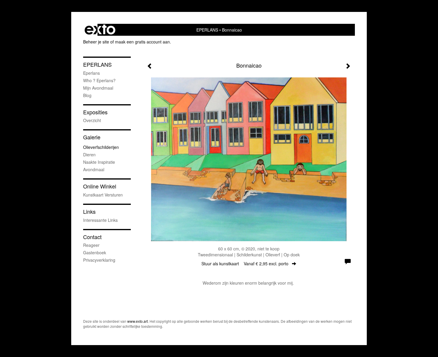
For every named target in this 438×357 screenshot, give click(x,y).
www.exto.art (137, 321)
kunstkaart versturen (103, 195)
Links (89, 211)
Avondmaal (93, 169)
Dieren (89, 155)
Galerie (91, 137)
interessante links (100, 220)
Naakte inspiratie (99, 162)
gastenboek (94, 252)
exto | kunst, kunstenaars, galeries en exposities (100, 30)
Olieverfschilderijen (101, 147)
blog (87, 95)
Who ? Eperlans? (99, 80)
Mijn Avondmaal (98, 88)
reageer (91, 245)
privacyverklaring (99, 260)
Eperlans (91, 73)
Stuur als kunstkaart (244, 263)
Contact (92, 237)
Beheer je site (96, 42)
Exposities (95, 112)
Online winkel (99, 186)
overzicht (92, 120)
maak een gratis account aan (142, 42)
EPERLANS (207, 30)
